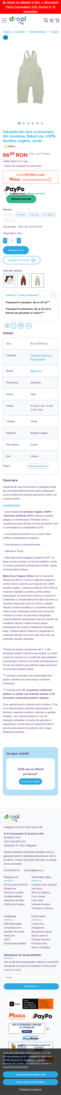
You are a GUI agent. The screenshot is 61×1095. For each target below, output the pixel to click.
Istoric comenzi (39, 935)
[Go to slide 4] (33, 123)
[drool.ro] (18, 20)
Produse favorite (40, 939)
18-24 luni (9, 220)
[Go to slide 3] (28, 123)
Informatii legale (13, 923)
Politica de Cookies (14, 904)
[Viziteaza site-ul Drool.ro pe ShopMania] (30, 1037)
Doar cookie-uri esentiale (30, 1082)
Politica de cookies (34, 1060)
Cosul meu (37, 900)
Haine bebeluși (37, 31)
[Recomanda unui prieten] (29, 326)
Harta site (9, 935)
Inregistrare (37, 927)
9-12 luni (34, 214)
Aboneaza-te (31, 986)
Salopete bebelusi (40, 355)
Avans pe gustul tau (35, 179)
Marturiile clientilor (14, 900)
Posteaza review (30, 781)
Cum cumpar (38, 896)
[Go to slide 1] (19, 123)
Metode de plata (40, 904)
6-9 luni (21, 214)
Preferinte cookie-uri (30, 1089)
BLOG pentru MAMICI (16, 884)
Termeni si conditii (13, 892)
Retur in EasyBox (40, 947)
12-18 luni (48, 214)
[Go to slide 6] (42, 123)
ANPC (7, 939)
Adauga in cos (16, 250)
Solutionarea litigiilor (15, 943)
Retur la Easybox (40, 892)
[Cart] (57, 20)
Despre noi (10, 888)
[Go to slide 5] (37, 123)
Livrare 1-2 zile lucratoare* (22, 295)
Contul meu (37, 923)
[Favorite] (52, 20)
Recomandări (37, 359)
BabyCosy (36, 371)
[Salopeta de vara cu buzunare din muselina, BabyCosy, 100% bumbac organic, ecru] (9, 279)
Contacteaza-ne (12, 927)
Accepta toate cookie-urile (30, 1074)
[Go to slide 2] (24, 123)
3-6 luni (8, 214)
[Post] (13, 326)
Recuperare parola (41, 931)
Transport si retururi (42, 908)
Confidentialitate (13, 896)
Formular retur (39, 943)
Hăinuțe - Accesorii (13, 31)
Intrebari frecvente (14, 931)
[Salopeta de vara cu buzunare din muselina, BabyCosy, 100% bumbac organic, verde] (37, 280)
